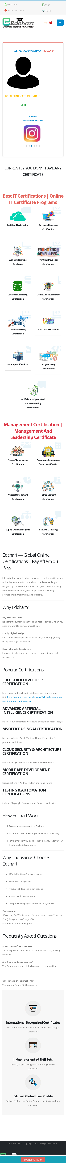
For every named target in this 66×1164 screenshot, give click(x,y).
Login (47, 4)
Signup (48, 10)
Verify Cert (12, 5)
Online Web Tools (15, 10)
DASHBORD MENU (33, 1159)
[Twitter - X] (33, 133)
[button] (26, 146)
